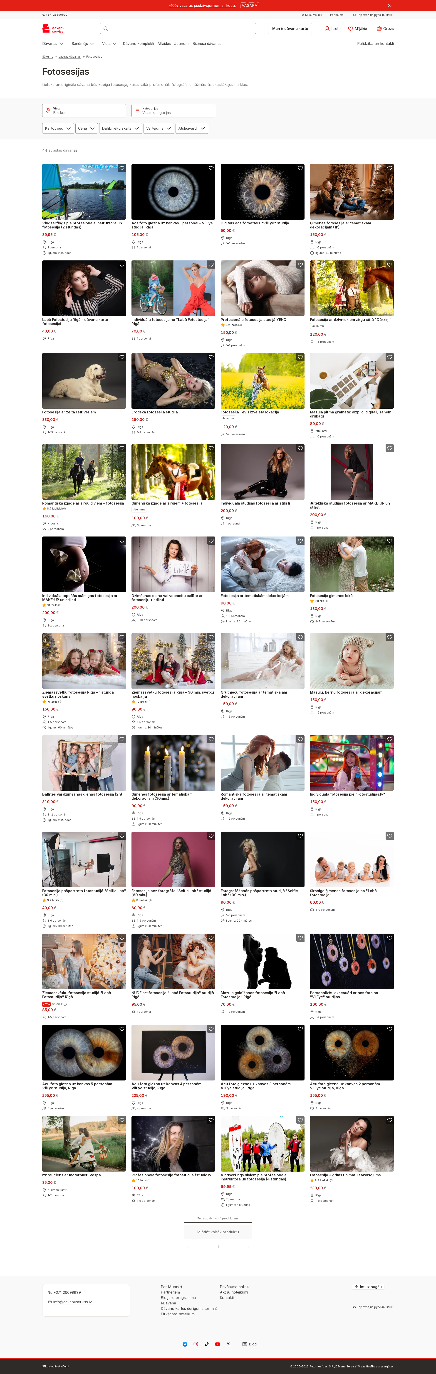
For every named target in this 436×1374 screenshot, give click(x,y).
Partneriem (170, 1292)
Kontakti (227, 1297)
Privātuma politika (235, 1286)
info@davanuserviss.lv (72, 1302)
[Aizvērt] (390, 5)
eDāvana (168, 1303)
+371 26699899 (67, 1292)
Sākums (47, 56)
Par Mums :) (171, 1286)
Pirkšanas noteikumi (178, 1314)
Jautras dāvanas (70, 56)
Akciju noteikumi (234, 1292)
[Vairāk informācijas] (65, 1004)
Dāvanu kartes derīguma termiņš (189, 1308)
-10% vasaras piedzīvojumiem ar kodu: (202, 5)
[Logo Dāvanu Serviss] (58, 30)
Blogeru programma (178, 1297)
